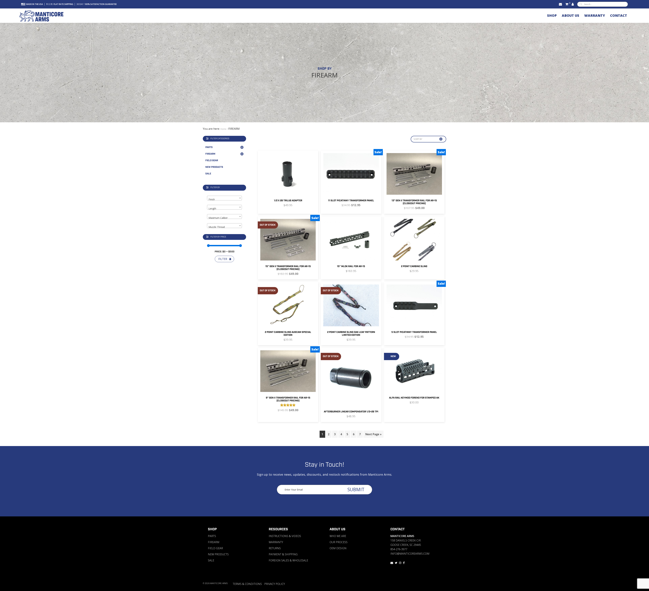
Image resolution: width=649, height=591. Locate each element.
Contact (397, 529)
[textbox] (224, 199)
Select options (424, 248)
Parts (209, 147)
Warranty (276, 542)
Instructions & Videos (285, 536)
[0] (566, 4)
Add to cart (298, 182)
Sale (208, 173)
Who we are (338, 536)
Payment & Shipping (283, 554)
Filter (222, 259)
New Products (214, 167)
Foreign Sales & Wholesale (288, 560)
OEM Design (338, 548)
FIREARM (210, 153)
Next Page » (373, 434)
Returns (275, 548)
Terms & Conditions (247, 584)
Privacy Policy (274, 584)
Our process (338, 542)
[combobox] (224, 198)
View (275, 182)
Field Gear (211, 160)
